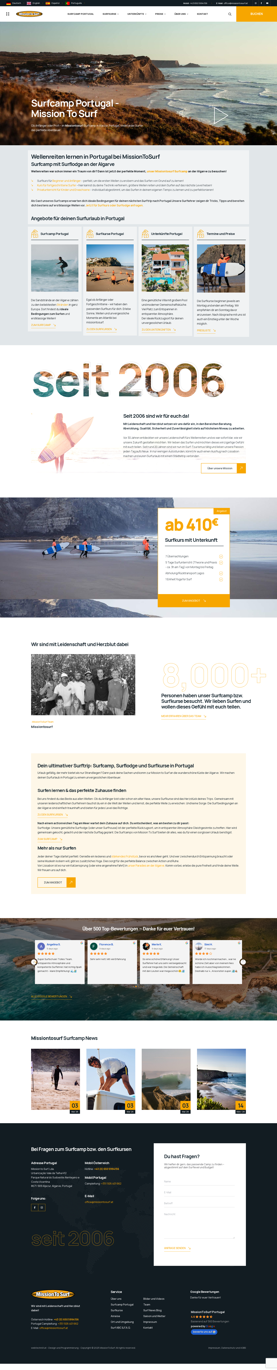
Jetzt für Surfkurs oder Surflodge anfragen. (114, 205)
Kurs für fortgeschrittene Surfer (56, 185)
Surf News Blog (152, 1310)
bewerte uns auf (202, 1331)
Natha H (104, 944)
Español (55, 3)
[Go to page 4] (143, 986)
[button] (221, 115)
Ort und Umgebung (122, 1322)
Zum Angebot (191, 600)
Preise (159, 13)
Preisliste (204, 330)
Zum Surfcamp (41, 325)
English (36, 3)
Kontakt (202, 13)
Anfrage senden (175, 1248)
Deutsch (16, 3)
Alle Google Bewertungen (49, 996)
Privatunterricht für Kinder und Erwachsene (63, 190)
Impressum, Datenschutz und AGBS (227, 1347)
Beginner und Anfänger (66, 181)
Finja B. (208, 944)
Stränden (62, 305)
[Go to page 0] (133, 986)
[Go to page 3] (141, 986)
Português (76, 3)
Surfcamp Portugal (80, 13)
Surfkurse (109, 13)
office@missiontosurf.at (236, 3)
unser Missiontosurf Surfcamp (167, 171)
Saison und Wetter (154, 1316)
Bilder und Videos (153, 1299)
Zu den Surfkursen (99, 329)
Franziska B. (159, 944)
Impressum (150, 1322)
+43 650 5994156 (198, 3)
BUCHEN (257, 14)
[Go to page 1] (136, 986)
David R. (52, 944)
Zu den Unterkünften (156, 329)
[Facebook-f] (34, 1207)
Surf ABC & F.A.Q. (121, 1327)
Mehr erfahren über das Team (181, 716)
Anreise (115, 1316)
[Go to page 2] (138, 986)
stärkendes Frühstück (124, 856)
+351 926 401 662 (111, 1183)
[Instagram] (256, 3)
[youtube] (267, 3)
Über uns (180, 13)
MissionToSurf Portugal (208, 1312)
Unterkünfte (135, 13)
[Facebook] (261, 3)
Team (146, 1304)
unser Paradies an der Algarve (146, 865)
